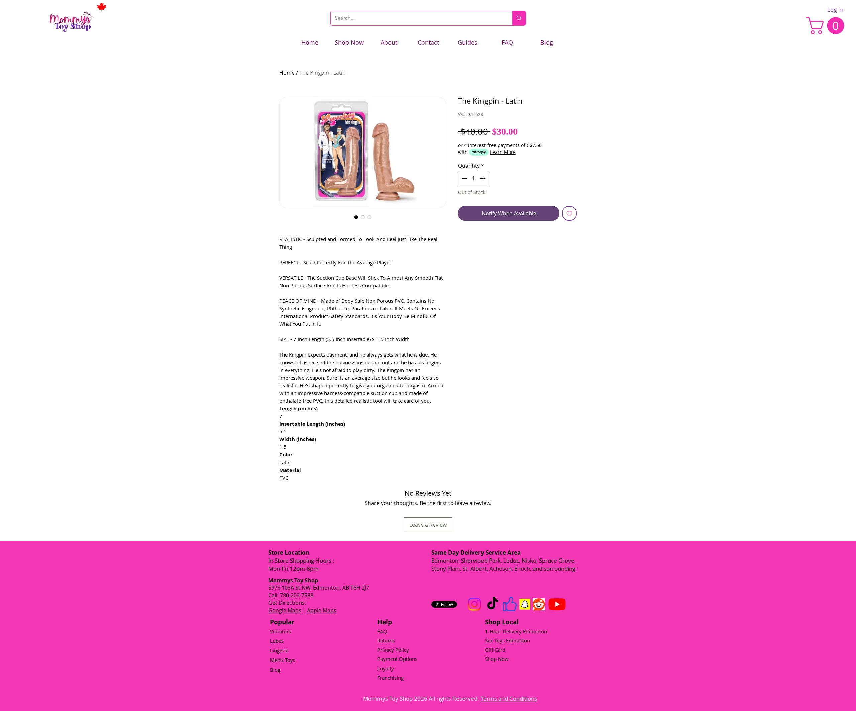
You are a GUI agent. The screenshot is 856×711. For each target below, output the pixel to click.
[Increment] (483, 178)
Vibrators (280, 631)
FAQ (382, 631)
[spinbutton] (473, 178)
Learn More (503, 152)
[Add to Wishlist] (569, 213)
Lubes (277, 640)
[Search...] (518, 18)
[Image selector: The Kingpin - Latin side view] (362, 217)
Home (287, 72)
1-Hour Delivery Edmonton (516, 631)
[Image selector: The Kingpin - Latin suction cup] (369, 217)
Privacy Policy (393, 649)
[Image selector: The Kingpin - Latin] (356, 217)
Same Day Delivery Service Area (476, 552)
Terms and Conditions (508, 698)
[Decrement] (463, 178)
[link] (827, 25)
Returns (386, 640)
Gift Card (495, 649)
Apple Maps (321, 610)
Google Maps (284, 610)
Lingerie (279, 650)
